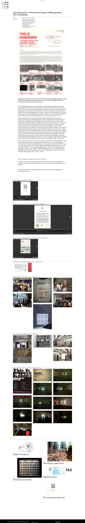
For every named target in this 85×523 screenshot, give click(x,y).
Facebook (57, 521)
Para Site (7, 5)
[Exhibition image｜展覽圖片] (22, 285)
